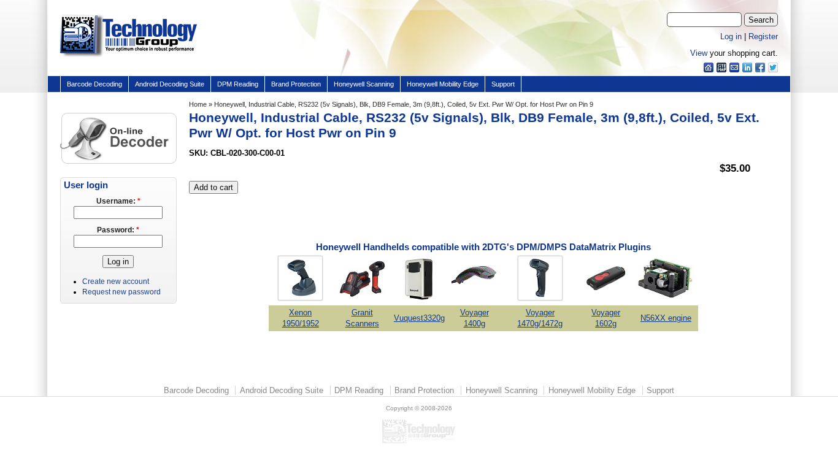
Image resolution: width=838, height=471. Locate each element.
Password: (118, 230)
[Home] (128, 57)
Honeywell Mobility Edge (443, 84)
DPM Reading (237, 84)
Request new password (121, 292)
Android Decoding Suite (169, 84)
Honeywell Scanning (364, 84)
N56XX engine (665, 318)
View (698, 53)
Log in (731, 36)
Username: (118, 201)
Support (503, 84)
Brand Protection (296, 84)
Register (763, 36)
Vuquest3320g (419, 318)
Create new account (115, 281)
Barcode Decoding (94, 84)
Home (198, 104)
